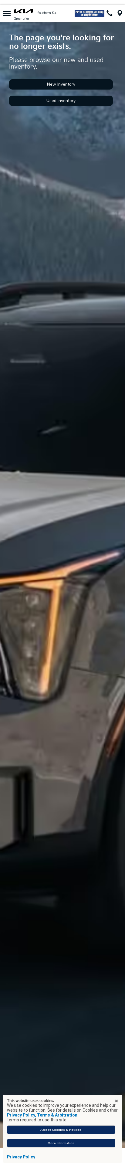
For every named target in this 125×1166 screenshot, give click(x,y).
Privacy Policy (21, 1156)
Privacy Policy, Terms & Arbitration (42, 1115)
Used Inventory (61, 101)
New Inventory (61, 84)
